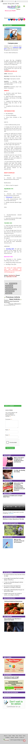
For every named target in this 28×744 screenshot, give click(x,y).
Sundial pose (9, 293)
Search (21, 18)
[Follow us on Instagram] (24, 18)
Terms (24, 735)
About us (5, 735)
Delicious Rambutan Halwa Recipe (13, 601)
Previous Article (13, 297)
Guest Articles (8, 537)
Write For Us (7, 697)
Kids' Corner (7, 468)
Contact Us (21, 737)
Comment (8, 419)
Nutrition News (8, 572)
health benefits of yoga (11, 289)
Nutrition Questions (10, 517)
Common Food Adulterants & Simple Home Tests (12, 496)
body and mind (9, 285)
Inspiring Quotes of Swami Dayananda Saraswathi (11, 301)
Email (7, 435)
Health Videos (8, 493)
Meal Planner (7, 657)
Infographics (8, 674)
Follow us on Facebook (11, 692)
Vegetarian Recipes (9, 598)
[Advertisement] (12, 14)
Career (9, 735)
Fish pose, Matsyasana (14, 303)
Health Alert (7, 455)
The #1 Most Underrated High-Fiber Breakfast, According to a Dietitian (12, 586)
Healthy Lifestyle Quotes (11, 523)
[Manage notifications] (24, 740)
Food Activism (8, 480)
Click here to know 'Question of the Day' (13, 519)
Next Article (14, 299)
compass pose (9, 287)
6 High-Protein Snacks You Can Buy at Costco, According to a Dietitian (13, 594)
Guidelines (7, 737)
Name (7, 430)
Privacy (20, 735)
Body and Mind (8, 25)
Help (17, 735)
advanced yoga (13, 283)
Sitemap (12, 737)
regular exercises (10, 291)
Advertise (17, 737)
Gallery (13, 735)
